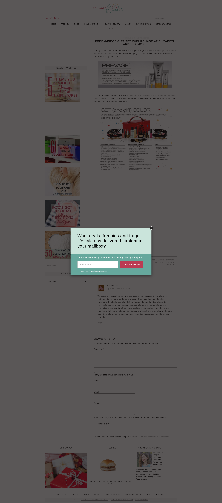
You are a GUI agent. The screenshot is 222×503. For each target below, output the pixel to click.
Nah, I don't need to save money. (94, 271)
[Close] (151, 228)
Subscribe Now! (131, 265)
